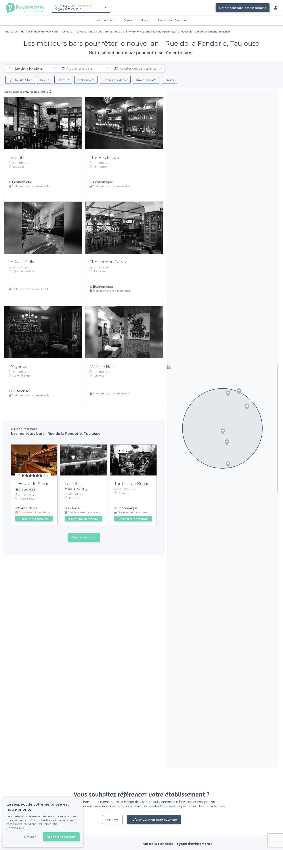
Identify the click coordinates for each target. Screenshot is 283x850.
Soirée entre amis (105, 20)
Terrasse (169, 80)
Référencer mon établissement (242, 8)
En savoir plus (15, 827)
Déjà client (112, 819)
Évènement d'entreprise (173, 20)
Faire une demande (34, 519)
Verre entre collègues (137, 20)
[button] (239, 391)
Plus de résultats (83, 537)
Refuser (30, 837)
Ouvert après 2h (146, 80)
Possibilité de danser (115, 80)
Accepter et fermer (61, 837)
